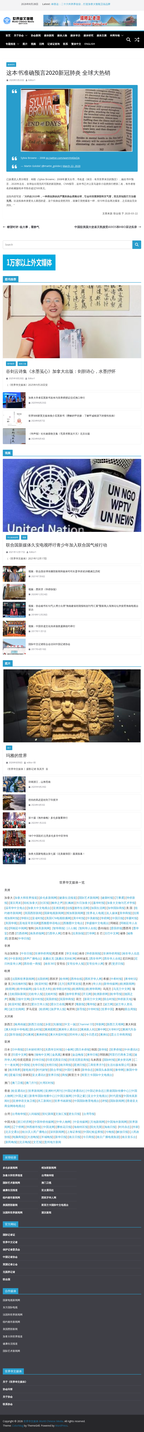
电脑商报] (19, 1137)
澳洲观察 (50, 1029)
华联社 (25, 918)
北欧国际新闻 (17, 994)
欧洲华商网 (93, 989)
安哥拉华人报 (75, 964)
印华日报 (38, 1060)
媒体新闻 (49, 35)
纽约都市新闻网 (11, 1197)
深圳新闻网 (57, 1132)
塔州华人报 (76, 1034)
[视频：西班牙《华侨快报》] (14, 592)
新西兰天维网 (115, 1024)
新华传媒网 (111, 984)
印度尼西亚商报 (79, 1060)
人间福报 (34, 1114)
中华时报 (93, 1009)
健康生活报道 (67, 898)
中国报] (25, 1065)
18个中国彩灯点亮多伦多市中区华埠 (48, 835)
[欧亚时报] (41, 984)
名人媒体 (112, 913)
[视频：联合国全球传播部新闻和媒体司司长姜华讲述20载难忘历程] (14, 574)
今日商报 (88, 1137)
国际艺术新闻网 (88, 898)
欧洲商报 (78, 989)
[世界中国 (107, 1009)
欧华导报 (116, 994)
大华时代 (114, 1029)
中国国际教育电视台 (86, 1101)
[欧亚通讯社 (18, 1091)
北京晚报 (25, 1142)
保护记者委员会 (11, 1249)
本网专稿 (115, 35)
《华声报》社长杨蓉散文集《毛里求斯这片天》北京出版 (59, 433)
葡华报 (91, 1004)
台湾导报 (88, 1114)
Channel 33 (85, 1024)
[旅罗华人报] (58, 1009)
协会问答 (8, 1389)
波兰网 (108, 1004)
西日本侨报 (83, 1049)
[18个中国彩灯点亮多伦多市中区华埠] (14, 838)
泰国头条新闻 (104, 1070)
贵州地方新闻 (52, 1142)
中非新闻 (15, 958)
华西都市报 (34, 1127)
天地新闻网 (97, 1122)
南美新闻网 (43, 928)
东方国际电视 (10, 1307)
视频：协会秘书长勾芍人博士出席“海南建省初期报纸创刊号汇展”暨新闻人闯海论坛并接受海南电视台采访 (83, 607)
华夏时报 (131, 918)
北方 (61, 984)
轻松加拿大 (31, 903)
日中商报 (17, 1049)
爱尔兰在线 (58, 1004)
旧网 (41, 43)
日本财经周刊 (34, 1049)
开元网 (87, 994)
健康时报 (107, 898)
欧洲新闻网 (127, 984)
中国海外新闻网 (117, 1122)
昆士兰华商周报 (121, 1034)
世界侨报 (116, 1049)
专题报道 (10, 43)
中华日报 (24, 938)
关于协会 (19, 35)
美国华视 (11, 923)
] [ (74, 1049)
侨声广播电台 (32, 958)
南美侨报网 (37, 933)
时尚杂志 (124, 1127)
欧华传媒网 (24, 989)
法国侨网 (42, 979)
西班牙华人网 (93, 979)
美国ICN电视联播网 (58, 918)
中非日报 (26, 953)
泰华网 (119, 1070)
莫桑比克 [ (49, 958)
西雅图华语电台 (51, 923)
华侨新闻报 (93, 953)
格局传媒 (20, 1024)
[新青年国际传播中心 (41, 1096)
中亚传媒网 (81, 1122)
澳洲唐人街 (88, 1029)
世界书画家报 (62, 1101)
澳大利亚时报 (58, 1034)
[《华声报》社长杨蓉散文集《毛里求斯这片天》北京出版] (14, 436)
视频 (33, 43)
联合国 (6, 1279)
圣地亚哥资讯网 (29, 923)
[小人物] (71, 928)
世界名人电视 (95, 913)
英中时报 (37, 999)
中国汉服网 (64, 1096)
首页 (8, 35)
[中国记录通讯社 (73, 1091)
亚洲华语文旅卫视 (24, 1101)
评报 (104, 1101)
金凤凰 (56, 1055)
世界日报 (53, 1075)
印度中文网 (19, 1055)
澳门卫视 (17, 1083)
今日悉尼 (91, 1034)
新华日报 (60, 1137)
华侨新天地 (124, 999)
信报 (69, 908)
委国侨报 (116, 928)
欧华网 (64, 979)
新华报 (103, 1049)
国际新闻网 (117, 1101)
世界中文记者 (10, 1242)
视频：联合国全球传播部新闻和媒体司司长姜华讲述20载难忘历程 (64, 571)
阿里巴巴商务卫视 (120, 1055)
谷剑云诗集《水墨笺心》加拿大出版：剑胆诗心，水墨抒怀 (61, 371)
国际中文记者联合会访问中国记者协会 (49, 644)
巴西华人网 (54, 933)
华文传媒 (71, 953)
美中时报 (78, 918)
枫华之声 (57, 903)
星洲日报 (79, 1065)
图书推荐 (10, 363)
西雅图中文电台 (73, 923)
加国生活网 (98, 908)
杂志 (101, 1091)
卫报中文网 (22, 999)
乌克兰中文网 (121, 989)
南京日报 (74, 1137)
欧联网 (10, 989)
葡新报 (80, 1004)
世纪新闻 (48, 1114)
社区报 (44, 903)
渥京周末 (15, 903)
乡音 (48, 1024)
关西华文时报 (53, 1049)
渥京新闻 (46, 1212)
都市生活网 (81, 908)
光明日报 (51, 1065)
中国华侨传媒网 (44, 1122)
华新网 (100, 1024)
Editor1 (31, 80)
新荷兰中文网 (92, 999)
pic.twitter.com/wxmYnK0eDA (63, 158)
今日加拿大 (83, 903)
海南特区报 (81, 1127)
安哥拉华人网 (94, 964)
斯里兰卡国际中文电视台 (96, 1075)
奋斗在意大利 (42, 989)
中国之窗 (21, 1096)
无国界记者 (9, 1272)
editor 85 (31, 762)
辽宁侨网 (18, 1127)
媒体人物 (62, 35)
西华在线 (76, 979)
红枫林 (69, 903)
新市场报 (15, 1034)
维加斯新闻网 (74, 913)
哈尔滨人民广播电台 (34, 1132)
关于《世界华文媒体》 (15, 1381)
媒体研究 (88, 35)
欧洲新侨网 (101, 994)
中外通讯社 (131, 1049)
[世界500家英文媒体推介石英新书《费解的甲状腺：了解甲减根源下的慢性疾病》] (14, 418)
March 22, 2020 (71, 166)
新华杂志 (87, 1070)
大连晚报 (33, 1137)
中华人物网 (63, 1122)
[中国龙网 (48, 1127)
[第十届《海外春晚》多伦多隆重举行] (14, 820)
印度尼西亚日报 (57, 1060)
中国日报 (117, 918)
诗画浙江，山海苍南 (39, 781)
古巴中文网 (111, 933)
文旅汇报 (61, 1114)
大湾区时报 (47, 1083)
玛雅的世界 (16, 755)
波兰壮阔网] (17, 1009)
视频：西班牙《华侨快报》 (43, 589)
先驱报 (57, 1024)
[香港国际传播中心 (117, 1091)
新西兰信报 (35, 1024)
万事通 (120, 898)
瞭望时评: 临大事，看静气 (23, 227)
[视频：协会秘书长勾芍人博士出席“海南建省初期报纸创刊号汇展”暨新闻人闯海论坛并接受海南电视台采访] (14, 610)
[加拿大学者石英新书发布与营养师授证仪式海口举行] (14, 400)
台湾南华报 (19, 1114)
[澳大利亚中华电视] (16, 1029)
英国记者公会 (10, 1264)
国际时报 (109, 1060)
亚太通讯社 (39, 1075)
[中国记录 (92, 1091)
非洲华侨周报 (43, 953)
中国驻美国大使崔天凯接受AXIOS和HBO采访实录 (105, 227)
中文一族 (70, 1024)
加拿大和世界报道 (26, 898)
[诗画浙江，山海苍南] (14, 784)
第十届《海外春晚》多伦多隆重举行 (48, 817)
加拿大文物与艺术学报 (121, 903)
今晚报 (110, 1132)
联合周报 (130, 1009)
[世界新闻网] (35, 1091)
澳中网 (101, 1029)
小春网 (69, 1049)
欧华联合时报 (61, 989)
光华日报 (37, 1065)
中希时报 (116, 979)
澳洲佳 (104, 1034)
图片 (25, 43)
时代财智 (42, 1070)
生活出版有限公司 (118, 1065)
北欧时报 (50, 994)
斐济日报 (117, 964)
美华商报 (125, 913)
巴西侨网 (21, 933)
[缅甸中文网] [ (43, 1055)
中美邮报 (92, 918)
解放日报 (122, 1132)
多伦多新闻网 (48, 898)
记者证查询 (53, 43)
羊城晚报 (47, 1137)
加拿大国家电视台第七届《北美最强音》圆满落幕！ (56, 853)
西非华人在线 (112, 958)
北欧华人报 (35, 994)
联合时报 (109, 999)
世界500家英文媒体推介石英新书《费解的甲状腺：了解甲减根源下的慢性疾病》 (72, 415)
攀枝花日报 (64, 1127)
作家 (135, 1127)
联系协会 (8, 1404)
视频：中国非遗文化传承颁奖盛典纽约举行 (51, 626)
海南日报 (110, 1127)
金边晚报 (78, 1055)
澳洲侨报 (41, 1034)
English (89, 43)
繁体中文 (76, 43)
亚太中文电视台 (97, 1096)
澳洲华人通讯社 (68, 1029)
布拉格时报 (19, 984)
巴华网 (90, 933)
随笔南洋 (28, 1070)
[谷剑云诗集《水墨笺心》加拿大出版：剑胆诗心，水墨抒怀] (72, 321)
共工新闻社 (45, 1101)
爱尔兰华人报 (39, 1004)
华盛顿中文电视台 (97, 923)
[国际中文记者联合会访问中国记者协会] (14, 647)
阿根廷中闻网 (18, 928)
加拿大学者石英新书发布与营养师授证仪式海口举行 (56, 397)
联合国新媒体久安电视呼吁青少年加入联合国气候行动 (56, 545)
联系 (65, 43)
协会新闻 (36, 35)
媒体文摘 (102, 35)
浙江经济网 (24, 1122)
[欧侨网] (43, 1009)
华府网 (105, 918)
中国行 (68, 1070)
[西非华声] (95, 958)
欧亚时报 (14, 1004)
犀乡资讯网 (124, 1060)
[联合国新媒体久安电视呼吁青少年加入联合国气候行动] (72, 495)
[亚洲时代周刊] (53, 1091)
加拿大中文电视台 (39, 908)
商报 (65, 1075)
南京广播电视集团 (108, 1137)
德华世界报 (73, 994)
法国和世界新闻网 (23, 979)
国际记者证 (9, 1234)
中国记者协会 (10, 1257)
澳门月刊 (31, 1083)
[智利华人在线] (87, 928)
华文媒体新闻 (12, 537)
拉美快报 (78, 933)
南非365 (50, 964)
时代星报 (115, 1096)
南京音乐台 (129, 1137)
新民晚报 (11, 1142)
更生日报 (74, 1114)
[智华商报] (58, 928)
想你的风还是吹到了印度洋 (43, 799)
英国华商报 (67, 999)
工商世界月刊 (96, 1065)
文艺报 (37, 1142)
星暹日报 (15, 1075)
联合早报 (56, 1070)
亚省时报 (37, 918)
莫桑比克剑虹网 (66, 958)
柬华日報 (92, 1055)
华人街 (97, 984)
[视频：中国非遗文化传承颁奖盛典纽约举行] (14, 629)
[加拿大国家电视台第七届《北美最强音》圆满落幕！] (14, 856)
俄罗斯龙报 (74, 984)
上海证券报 (74, 1132)
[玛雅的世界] (72, 705)
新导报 (81, 1009)
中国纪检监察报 (93, 1132)
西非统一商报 (32, 964)
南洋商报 (65, 1065)
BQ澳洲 (28, 1034)
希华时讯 (130, 979)
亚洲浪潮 (58, 908)
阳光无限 (96, 1127)
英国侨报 (51, 999)
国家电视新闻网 (54, 913)
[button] (26, 35)
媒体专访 (75, 35)
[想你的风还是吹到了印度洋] (14, 802)
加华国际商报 (116, 908)
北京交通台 (12, 1132)
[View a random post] (137, 39)
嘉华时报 (98, 903)
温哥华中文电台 (15, 908)
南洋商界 (14, 1070)
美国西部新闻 (33, 913)
